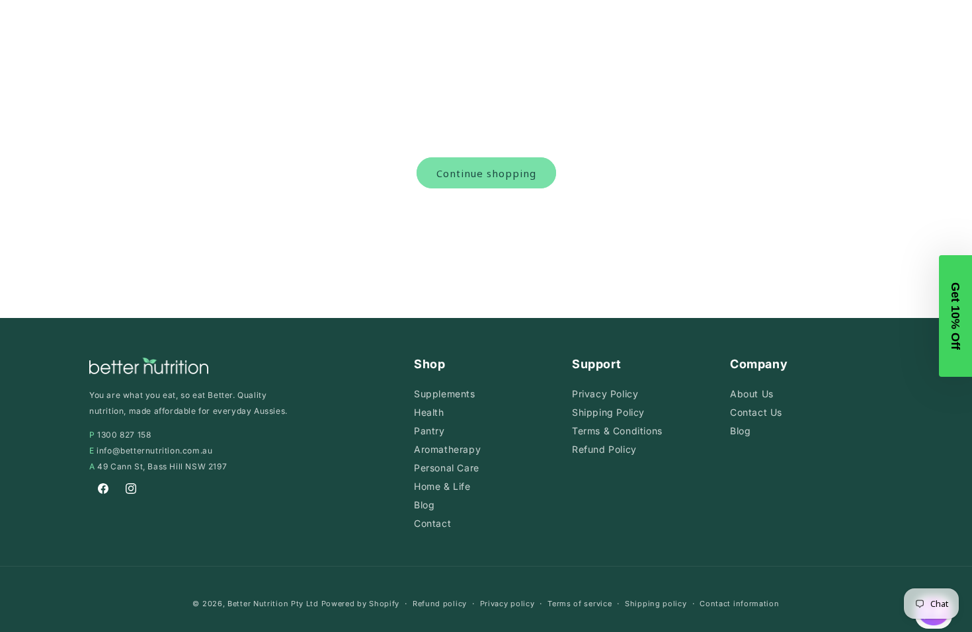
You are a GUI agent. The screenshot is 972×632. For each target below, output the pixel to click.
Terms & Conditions (617, 430)
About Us (752, 393)
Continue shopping (486, 173)
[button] (955, 316)
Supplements (444, 393)
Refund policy (440, 603)
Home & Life (442, 486)
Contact (432, 523)
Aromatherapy (447, 449)
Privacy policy (507, 603)
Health (429, 412)
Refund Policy (604, 449)
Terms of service (579, 603)
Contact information (739, 603)
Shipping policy (656, 603)
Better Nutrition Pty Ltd (273, 603)
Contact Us (756, 412)
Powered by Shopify (360, 603)
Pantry (429, 430)
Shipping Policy (608, 412)
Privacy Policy (605, 393)
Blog (424, 504)
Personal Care (446, 467)
